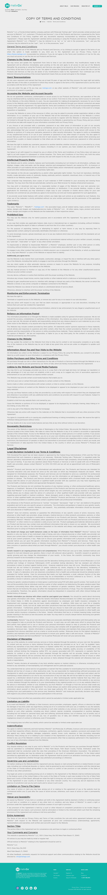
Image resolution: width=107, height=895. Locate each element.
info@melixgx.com (23, 856)
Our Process (57, 875)
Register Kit (86, 6)
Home (43, 21)
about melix (64, 6)
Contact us (84, 875)
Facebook (35, 888)
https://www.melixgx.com (16, 54)
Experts (55, 877)
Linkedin (31, 888)
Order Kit (97, 6)
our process (75, 6)
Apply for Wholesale (71, 877)
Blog (82, 873)
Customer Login (70, 875)
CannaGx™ (56, 873)
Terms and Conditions (85, 887)
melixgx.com (47, 88)
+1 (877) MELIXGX (85, 877)
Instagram (22, 888)
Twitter (26, 888)
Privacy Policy (75, 887)
